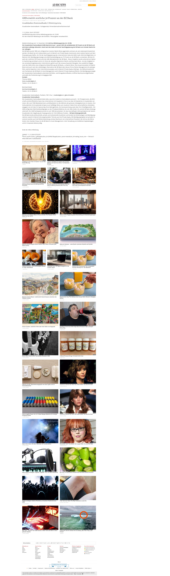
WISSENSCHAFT (58, 9)
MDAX (23, 548)
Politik (36, 550)
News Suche (91, 5)
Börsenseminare (50, 557)
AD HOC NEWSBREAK (64, 547)
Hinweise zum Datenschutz (62, 568)
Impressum (40, 568)
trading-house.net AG (76, 547)
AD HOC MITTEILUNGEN (26, 10)
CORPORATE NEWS (41, 10)
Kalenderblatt (38, 558)
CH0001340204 (37, 15)
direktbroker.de (75, 551)
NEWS (23, 9)
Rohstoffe (49, 550)
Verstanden (79, 574)
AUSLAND (64, 9)
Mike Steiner (88, 568)
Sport (36, 551)
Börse (37, 12)
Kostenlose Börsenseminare (75, 549)
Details (75, 574)
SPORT (45, 9)
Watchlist (61, 548)
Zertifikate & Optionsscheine (50, 555)
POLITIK (42, 9)
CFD (48, 547)
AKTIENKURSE (28, 9)
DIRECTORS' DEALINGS (47, 10)
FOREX (48, 548)
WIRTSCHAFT (37, 9)
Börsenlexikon (26, 543)
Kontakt (61, 552)
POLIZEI (68, 9)
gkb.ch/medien (69, 95)
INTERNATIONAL (73, 9)
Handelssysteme (50, 551)
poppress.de (74, 552)
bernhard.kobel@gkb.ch (29, 89)
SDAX (23, 551)
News (30, 568)
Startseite (33, 12)
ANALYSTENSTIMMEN (33, 10)
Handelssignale (50, 552)
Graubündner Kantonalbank (27, 15)
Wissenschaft (37, 552)
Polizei (36, 554)
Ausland (36, 553)
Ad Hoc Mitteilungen (43, 12)
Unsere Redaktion (79, 568)
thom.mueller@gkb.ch (29, 81)
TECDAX (23, 550)
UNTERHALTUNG (51, 9)
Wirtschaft (37, 548)
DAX (23, 547)
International (37, 557)
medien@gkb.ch (59, 95)
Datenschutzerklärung (50, 568)
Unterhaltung (38, 556)
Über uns (72, 568)
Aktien (48, 553)
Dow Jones (24, 552)
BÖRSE (32, 9)
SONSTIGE (80, 9)
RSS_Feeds (62, 551)
